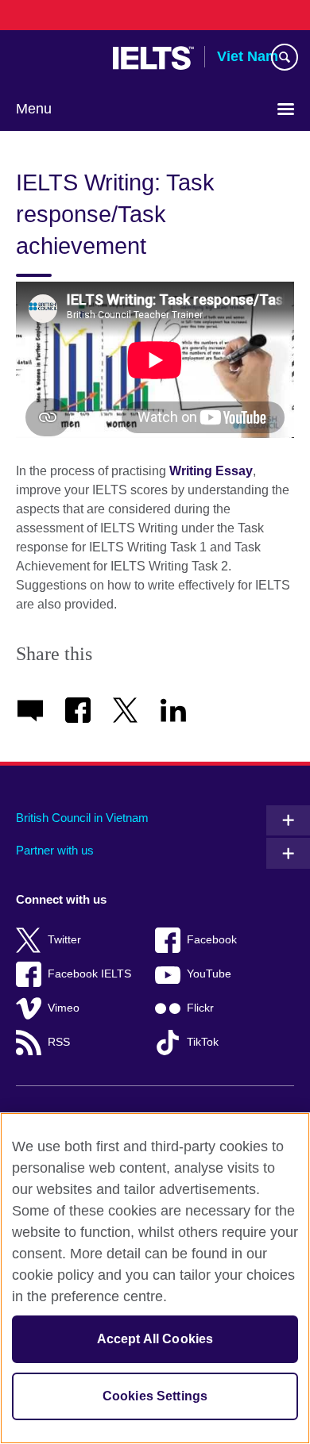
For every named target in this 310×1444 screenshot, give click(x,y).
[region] (155, 1278)
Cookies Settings (155, 1396)
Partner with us (55, 850)
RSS (59, 1042)
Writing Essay (211, 471)
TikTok (203, 1042)
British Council (56, 58)
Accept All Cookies (155, 1339)
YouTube (209, 974)
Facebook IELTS (89, 974)
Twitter (64, 940)
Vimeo (63, 1008)
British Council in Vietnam (82, 817)
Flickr (200, 1008)
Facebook (212, 940)
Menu (34, 109)
